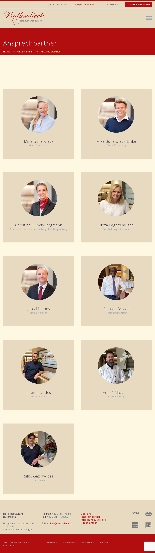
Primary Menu (149, 18)
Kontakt (104, 542)
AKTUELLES (113, 4)
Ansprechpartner (90, 516)
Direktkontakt (89, 522)
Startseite (52, 542)
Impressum (69, 542)
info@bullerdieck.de (84, 4)
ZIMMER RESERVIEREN (138, 4)
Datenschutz (87, 542)
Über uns (86, 513)
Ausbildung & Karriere (93, 519)
